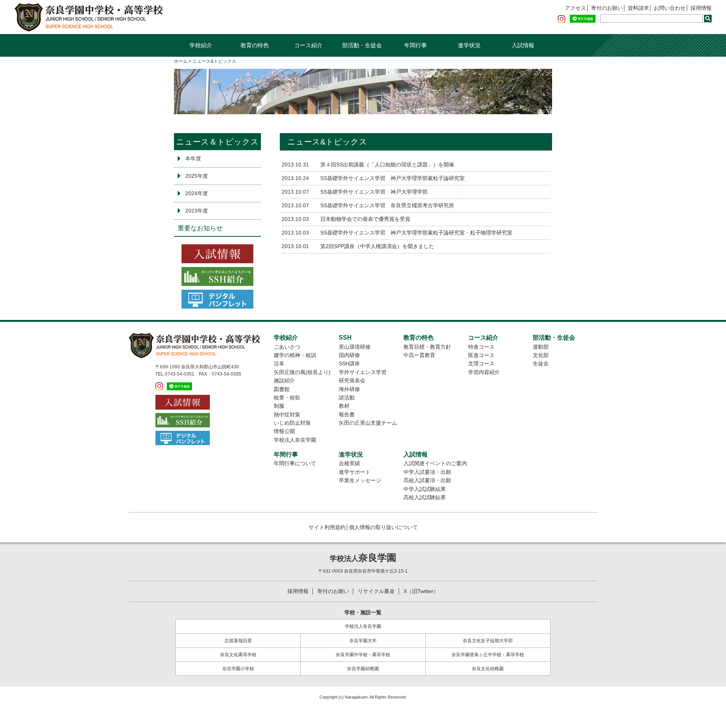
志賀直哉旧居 (238, 640)
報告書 (347, 414)
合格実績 (349, 463)
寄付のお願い (607, 8)
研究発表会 (352, 380)
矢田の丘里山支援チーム (368, 423)
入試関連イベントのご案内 (435, 463)
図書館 (282, 389)
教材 (344, 406)
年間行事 (415, 45)
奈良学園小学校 (238, 668)
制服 (279, 406)
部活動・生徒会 (362, 45)
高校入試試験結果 (424, 497)
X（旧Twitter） (421, 591)
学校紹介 (200, 45)
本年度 (193, 158)
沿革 (279, 363)
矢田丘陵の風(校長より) (302, 372)
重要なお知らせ (200, 228)
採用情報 (701, 8)
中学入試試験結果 (424, 489)
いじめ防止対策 (292, 423)
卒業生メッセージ (360, 480)
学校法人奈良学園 (295, 440)
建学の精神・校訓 (295, 355)
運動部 (541, 347)
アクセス (575, 8)
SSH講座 (349, 363)
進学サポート (355, 472)
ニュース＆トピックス (217, 141)
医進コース (481, 355)
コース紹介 (308, 45)
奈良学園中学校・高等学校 (363, 654)
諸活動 (347, 397)
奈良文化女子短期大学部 (488, 640)
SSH (345, 337)
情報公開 (284, 431)
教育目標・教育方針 (427, 347)
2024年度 (196, 193)
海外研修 (349, 389)
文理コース (481, 363)
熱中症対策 (287, 414)
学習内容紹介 (484, 372)
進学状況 (469, 45)
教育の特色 (254, 45)
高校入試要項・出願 (427, 480)
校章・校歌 (287, 397)
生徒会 (541, 363)
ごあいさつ (287, 347)
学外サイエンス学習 (362, 372)
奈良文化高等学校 (238, 654)
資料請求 (638, 8)
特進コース (481, 347)
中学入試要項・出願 (427, 472)
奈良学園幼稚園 (363, 668)
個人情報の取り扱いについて (383, 527)
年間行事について (295, 463)
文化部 (541, 355)
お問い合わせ (670, 8)
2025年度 (196, 176)
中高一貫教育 (419, 355)
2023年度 (196, 211)
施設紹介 (284, 380)
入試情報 (523, 45)
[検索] (708, 18)
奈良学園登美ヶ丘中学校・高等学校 (487, 654)
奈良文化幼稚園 (488, 668)
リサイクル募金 (376, 591)
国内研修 (349, 355)
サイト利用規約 (327, 527)
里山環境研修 (355, 347)
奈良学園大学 (363, 640)
